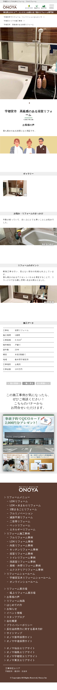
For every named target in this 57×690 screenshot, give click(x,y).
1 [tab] (29, 102)
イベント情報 (14, 613)
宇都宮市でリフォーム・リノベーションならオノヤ (10, 7)
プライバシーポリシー (20, 625)
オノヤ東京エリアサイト (21, 660)
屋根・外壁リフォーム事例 (25, 565)
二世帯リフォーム (20, 521)
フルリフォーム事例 (21, 537)
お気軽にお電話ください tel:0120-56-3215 (36, 7)
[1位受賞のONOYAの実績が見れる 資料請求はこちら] (41, 470)
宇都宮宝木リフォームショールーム (30, 577)
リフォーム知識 (16, 601)
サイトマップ (14, 633)
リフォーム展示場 (17, 588)
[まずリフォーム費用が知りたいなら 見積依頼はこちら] (15, 470)
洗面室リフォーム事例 (23, 561)
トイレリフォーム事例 (23, 557)
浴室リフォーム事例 (21, 553)
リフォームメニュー (18, 497)
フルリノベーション (21, 513)
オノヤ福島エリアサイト (21, 652)
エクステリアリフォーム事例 (26, 569)
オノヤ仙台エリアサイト (21, 648)
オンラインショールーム (24, 581)
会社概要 (12, 621)
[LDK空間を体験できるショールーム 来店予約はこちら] (28, 451)
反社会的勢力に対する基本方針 (25, 629)
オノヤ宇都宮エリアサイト (22, 656)
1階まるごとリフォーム (23, 509)
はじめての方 (14, 605)
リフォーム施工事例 (18, 533)
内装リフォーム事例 (21, 545)
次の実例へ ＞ (43, 383)
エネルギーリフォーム (23, 529)
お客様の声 (13, 597)
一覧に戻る (28, 383)
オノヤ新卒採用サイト (20, 637)
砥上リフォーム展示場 (23, 593)
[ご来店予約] (43, 7)
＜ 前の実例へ (14, 383)
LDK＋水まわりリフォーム (25, 505)
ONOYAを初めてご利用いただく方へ (28, 7)
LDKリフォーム (19, 501)
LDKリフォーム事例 (21, 541)
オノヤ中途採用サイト (20, 641)
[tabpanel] (28, 63)
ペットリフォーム (20, 525)
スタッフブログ (16, 617)
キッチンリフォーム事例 (24, 549)
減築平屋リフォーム (21, 517)
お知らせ (12, 609)
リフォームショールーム (21, 573)
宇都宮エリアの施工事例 (13, 21)
